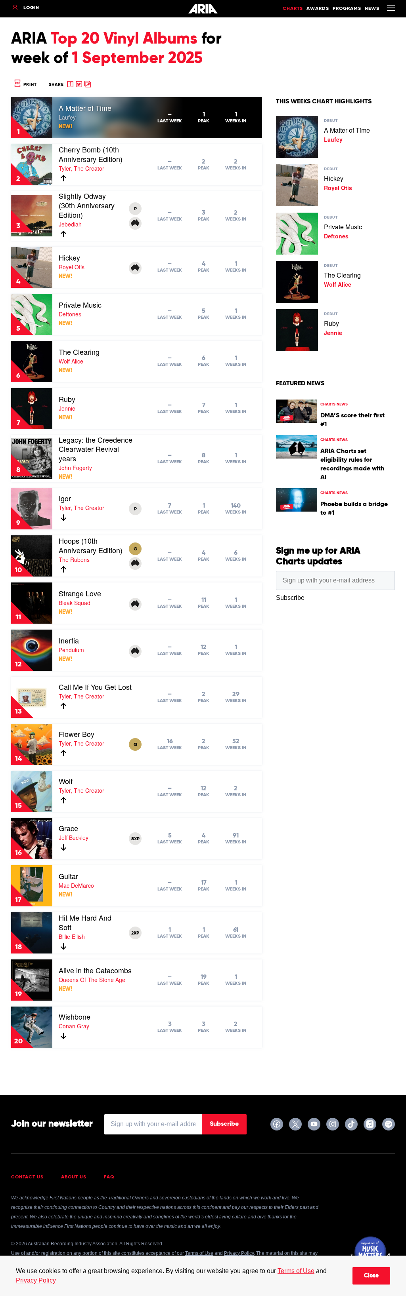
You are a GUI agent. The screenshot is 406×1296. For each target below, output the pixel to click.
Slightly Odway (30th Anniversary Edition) (87, 205)
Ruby (67, 399)
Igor (65, 498)
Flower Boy (76, 734)
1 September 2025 (137, 59)
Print (29, 84)
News (372, 8)
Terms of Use (296, 1270)
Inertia (69, 640)
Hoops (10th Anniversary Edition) (91, 545)
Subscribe (224, 1124)
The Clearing (79, 351)
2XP (135, 933)
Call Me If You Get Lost (95, 686)
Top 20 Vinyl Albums (124, 39)
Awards (317, 8)
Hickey (69, 257)
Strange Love (80, 593)
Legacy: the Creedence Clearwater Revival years (95, 449)
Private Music (80, 304)
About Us (73, 1177)
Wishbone (74, 1016)
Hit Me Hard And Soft (85, 922)
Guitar (68, 876)
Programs (347, 8)
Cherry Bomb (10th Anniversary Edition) (91, 154)
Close (371, 1276)
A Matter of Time (85, 108)
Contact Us (27, 1177)
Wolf (66, 781)
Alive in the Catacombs (95, 970)
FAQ (109, 1177)
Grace (68, 828)
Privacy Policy (36, 1280)
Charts (293, 8)
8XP (135, 839)
